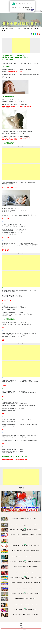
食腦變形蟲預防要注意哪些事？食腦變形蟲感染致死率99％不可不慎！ (25, 556)
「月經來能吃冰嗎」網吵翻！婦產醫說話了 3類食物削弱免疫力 (25, 604)
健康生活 (25, 517)
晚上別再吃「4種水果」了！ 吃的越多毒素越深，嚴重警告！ (25, 609)
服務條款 (21, 625)
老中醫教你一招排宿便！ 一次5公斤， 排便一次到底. (25, 598)
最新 (7, 8)
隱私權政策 (21, 627)
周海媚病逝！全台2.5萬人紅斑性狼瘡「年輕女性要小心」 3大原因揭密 (25, 593)
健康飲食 (25, 608)
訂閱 (32, 9)
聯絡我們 (21, 623)
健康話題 (25, 528)
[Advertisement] (21, 45)
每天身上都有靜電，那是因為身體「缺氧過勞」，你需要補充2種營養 (25, 550)
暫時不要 (28, 9)
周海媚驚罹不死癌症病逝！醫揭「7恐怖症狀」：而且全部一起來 (25, 614)
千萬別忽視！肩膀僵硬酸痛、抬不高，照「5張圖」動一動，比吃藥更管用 (25, 582)
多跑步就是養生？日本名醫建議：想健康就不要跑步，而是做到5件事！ (25, 518)
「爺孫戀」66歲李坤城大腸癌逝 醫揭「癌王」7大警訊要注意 (25, 566)
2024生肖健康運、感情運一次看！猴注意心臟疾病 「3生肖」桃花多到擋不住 (25, 545)
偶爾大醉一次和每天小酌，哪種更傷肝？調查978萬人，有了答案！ (25, 588)
